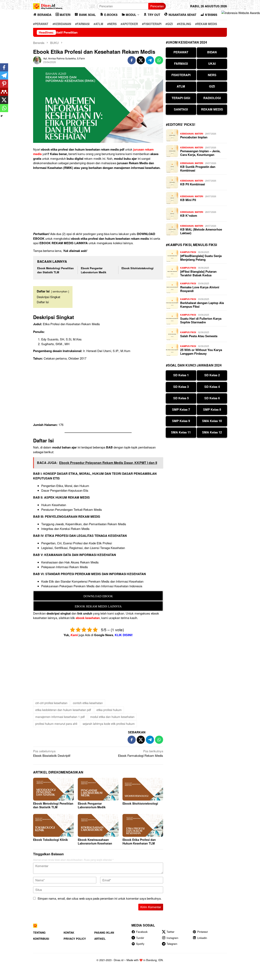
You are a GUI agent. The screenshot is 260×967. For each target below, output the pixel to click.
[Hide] (1, 116)
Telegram (172, 944)
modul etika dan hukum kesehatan (112, 717)
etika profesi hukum (109, 710)
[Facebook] (4, 67)
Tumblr (140, 938)
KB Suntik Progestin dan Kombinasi (197, 168)
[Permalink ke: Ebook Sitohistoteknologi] (142, 789)
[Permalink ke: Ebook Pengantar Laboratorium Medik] (98, 789)
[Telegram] (4, 75)
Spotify (140, 944)
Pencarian (157, 6)
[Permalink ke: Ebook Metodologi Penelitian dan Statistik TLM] (53, 789)
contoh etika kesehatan (88, 703)
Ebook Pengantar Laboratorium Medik (93, 270)
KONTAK (69, 932)
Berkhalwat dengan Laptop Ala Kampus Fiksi (202, 304)
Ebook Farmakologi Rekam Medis (140, 753)
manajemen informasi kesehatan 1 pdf (60, 717)
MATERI (199, 133)
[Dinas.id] (48, 5)
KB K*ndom (188, 215)
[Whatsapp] (4, 108)
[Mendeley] (4, 92)
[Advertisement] (98, 201)
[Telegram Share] (150, 60)
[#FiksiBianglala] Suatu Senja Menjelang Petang (201, 257)
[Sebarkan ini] (132, 60)
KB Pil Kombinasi (192, 184)
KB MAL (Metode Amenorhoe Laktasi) (201, 231)
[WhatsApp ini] (159, 60)
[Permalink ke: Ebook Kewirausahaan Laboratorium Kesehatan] (98, 825)
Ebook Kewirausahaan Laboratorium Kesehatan (95, 841)
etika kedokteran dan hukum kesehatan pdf (63, 710)
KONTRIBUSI (41, 939)
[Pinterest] (4, 84)
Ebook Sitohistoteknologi (137, 268)
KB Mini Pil (188, 200)
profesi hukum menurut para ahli (56, 724)
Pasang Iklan (104, 932)
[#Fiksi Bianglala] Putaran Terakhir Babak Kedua (198, 273)
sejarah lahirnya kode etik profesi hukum (109, 724)
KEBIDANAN (187, 133)
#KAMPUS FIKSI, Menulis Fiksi (191, 244)
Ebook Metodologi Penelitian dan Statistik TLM (55, 270)
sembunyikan (60, 291)
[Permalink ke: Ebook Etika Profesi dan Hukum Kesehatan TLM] (142, 825)
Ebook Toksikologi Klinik (50, 840)
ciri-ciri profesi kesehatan (51, 703)
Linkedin (202, 938)
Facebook (142, 932)
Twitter (170, 932)
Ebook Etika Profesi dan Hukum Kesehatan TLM (139, 841)
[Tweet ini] (141, 60)
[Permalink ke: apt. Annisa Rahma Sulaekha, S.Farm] (37, 60)
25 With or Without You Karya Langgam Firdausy (201, 351)
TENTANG (39, 932)
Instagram (172, 938)
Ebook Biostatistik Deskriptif (51, 753)
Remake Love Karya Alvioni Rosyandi (199, 289)
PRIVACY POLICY (75, 939)
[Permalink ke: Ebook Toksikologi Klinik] (53, 825)
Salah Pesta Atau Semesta (198, 336)
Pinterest (202, 932)
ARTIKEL (100, 939)
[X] (4, 100)
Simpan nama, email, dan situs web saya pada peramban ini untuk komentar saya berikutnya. (99, 898)
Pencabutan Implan (193, 137)
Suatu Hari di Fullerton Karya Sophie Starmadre (200, 320)
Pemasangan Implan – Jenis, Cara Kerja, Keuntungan (200, 152)
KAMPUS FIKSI (188, 252)
